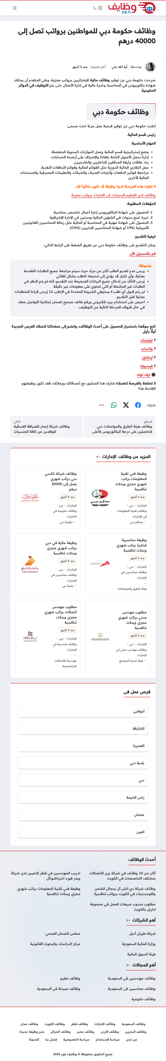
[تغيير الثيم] (98, 8)
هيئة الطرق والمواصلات (132, 588)
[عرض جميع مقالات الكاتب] (150, 66)
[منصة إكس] (126, 405)
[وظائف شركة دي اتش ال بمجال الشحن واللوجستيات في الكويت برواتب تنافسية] (121, 891)
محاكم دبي (136, 522)
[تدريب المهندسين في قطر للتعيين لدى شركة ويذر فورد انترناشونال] (45, 875)
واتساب (147, 348)
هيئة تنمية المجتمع (131, 660)
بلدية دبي (67, 586)
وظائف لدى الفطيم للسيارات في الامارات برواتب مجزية (113, 195)
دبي (131, 505)
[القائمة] (14, 8)
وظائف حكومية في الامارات (65, 513)
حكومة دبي (66, 522)
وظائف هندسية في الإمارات (65, 646)
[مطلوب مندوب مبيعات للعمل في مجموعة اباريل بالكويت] (121, 906)
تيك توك (143, 374)
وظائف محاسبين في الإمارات (134, 574)
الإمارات (109, 456)
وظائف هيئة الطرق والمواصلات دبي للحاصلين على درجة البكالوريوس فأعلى (122, 429)
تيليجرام (147, 340)
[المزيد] (102, 405)
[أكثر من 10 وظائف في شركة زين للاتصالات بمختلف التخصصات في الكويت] (121, 875)
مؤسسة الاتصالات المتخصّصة (66, 663)
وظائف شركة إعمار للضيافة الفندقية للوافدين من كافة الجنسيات (42, 429)
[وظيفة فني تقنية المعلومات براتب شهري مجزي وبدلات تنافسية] (45, 891)
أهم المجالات (144, 964)
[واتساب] (114, 405)
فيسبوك (146, 366)
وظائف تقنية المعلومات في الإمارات (132, 513)
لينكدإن (147, 357)
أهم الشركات (144, 920)
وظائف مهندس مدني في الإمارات (131, 652)
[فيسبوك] (138, 405)
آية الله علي (119, 67)
